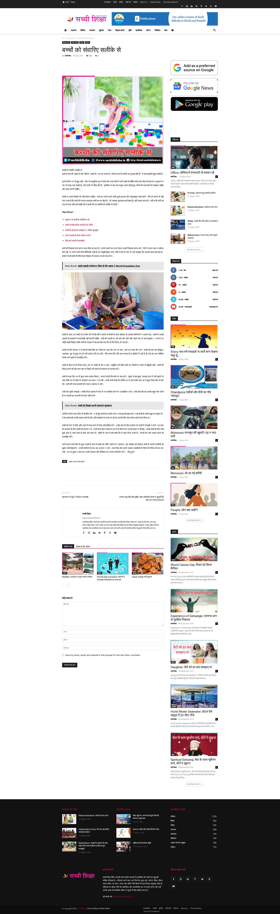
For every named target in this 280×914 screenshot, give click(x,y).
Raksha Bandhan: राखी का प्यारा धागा (202, 207)
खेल (165, 30)
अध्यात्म (92, 30)
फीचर (173, 505)
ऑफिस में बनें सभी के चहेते (142, 843)
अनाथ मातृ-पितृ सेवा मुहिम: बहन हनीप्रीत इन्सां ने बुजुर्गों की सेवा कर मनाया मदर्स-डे (141, 498)
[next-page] (68, 585)
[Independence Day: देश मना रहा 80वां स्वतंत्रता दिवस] (69, 833)
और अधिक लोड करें (193, 249)
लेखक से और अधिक (83, 546)
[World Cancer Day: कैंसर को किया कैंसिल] (194, 549)
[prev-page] (64, 585)
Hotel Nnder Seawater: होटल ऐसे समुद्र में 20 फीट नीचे (191, 713)
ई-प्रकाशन (107, 2)
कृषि (129, 30)
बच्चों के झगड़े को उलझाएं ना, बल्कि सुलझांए (81, 230)
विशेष (173, 347)
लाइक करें (215, 270)
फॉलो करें (215, 277)
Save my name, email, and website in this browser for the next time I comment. (102, 655)
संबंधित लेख (68, 546)
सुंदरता (101, 30)
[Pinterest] (201, 6)
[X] (211, 6)
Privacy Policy (155, 2)
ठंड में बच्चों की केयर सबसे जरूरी (77, 235)
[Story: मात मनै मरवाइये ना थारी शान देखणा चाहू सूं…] (194, 336)
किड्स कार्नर (119, 30)
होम (63, 38)
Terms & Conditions (170, 2)
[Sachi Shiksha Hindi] (79, 875)
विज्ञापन (136, 2)
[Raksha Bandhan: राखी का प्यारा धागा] (178, 211)
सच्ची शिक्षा (68, 56)
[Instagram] (187, 6)
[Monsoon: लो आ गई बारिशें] (194, 457)
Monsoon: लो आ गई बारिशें (186, 473)
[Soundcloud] (206, 6)
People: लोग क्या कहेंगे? (184, 510)
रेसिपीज (157, 30)
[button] (214, 30)
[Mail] (196, 6)
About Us (143, 2)
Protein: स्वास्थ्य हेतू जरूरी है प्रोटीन (202, 193)
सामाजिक (138, 30)
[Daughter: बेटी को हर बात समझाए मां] (194, 651)
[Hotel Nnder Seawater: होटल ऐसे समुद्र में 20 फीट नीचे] (194, 696)
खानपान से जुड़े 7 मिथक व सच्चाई (75, 497)
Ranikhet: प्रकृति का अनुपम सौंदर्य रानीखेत (77, 577)
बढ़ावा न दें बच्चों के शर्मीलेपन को (77, 219)
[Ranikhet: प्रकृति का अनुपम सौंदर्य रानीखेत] (78, 563)
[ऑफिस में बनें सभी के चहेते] (123, 847)
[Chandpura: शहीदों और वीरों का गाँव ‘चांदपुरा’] (194, 377)
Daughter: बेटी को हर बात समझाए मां (191, 667)
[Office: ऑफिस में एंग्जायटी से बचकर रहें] (194, 157)
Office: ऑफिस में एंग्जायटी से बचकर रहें (192, 172)
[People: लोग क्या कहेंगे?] (194, 494)
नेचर (109, 30)
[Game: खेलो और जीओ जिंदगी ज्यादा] (123, 833)
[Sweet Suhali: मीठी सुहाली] (148, 563)
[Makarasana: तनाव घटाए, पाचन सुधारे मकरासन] (178, 239)
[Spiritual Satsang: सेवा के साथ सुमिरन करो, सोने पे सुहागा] (194, 744)
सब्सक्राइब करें (213, 307)
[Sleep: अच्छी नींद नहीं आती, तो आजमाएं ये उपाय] (178, 225)
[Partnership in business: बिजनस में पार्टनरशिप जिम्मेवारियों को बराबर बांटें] (113, 563)
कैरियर (82, 30)
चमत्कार (173, 611)
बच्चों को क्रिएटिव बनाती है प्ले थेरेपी (79, 224)
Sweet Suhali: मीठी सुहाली (142, 577)
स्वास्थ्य (73, 30)
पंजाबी (115, 2)
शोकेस (87, 42)
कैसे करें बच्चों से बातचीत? (75, 240)
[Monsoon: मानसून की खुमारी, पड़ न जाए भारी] (194, 417)
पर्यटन (148, 30)
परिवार (81, 42)
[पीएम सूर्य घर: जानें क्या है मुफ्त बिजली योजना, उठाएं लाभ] (123, 819)
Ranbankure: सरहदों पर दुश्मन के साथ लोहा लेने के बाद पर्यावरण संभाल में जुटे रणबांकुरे (93, 846)
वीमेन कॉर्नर (75, 42)
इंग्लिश (121, 2)
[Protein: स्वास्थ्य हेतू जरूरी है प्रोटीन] (178, 196)
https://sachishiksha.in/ (91, 518)
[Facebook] (182, 6)
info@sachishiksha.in (124, 896)
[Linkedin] (191, 6)
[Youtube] (216, 6)
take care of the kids (76, 461)
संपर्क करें (128, 2)
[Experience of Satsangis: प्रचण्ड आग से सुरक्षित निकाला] (194, 600)
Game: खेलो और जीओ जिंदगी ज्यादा (146, 829)
